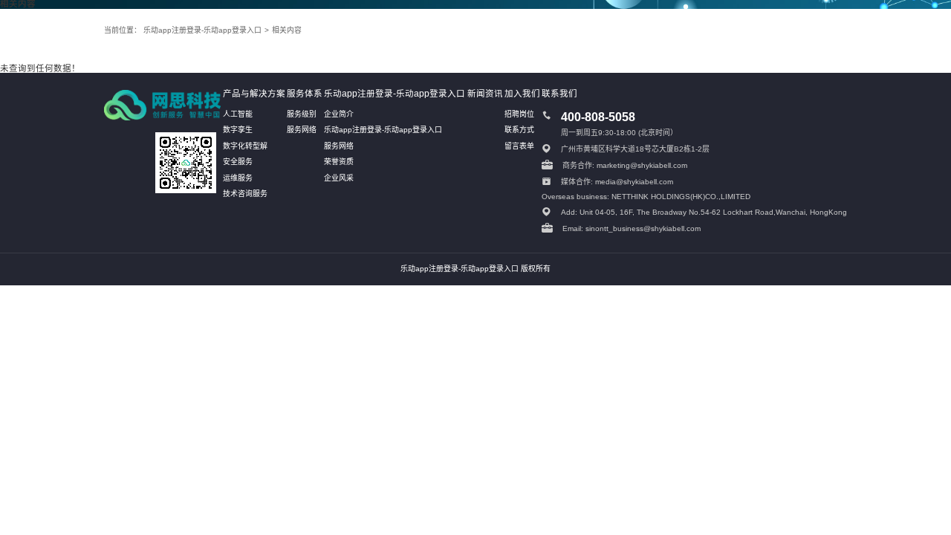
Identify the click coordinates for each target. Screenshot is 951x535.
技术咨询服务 (245, 193)
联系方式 (519, 130)
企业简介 (339, 114)
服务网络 (302, 130)
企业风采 (339, 178)
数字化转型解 (245, 146)
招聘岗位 (519, 114)
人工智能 (238, 114)
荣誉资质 (339, 162)
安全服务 (238, 162)
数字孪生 (238, 130)
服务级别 (302, 114)
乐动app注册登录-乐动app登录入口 (202, 30)
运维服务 (238, 178)
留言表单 (519, 146)
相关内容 (287, 30)
